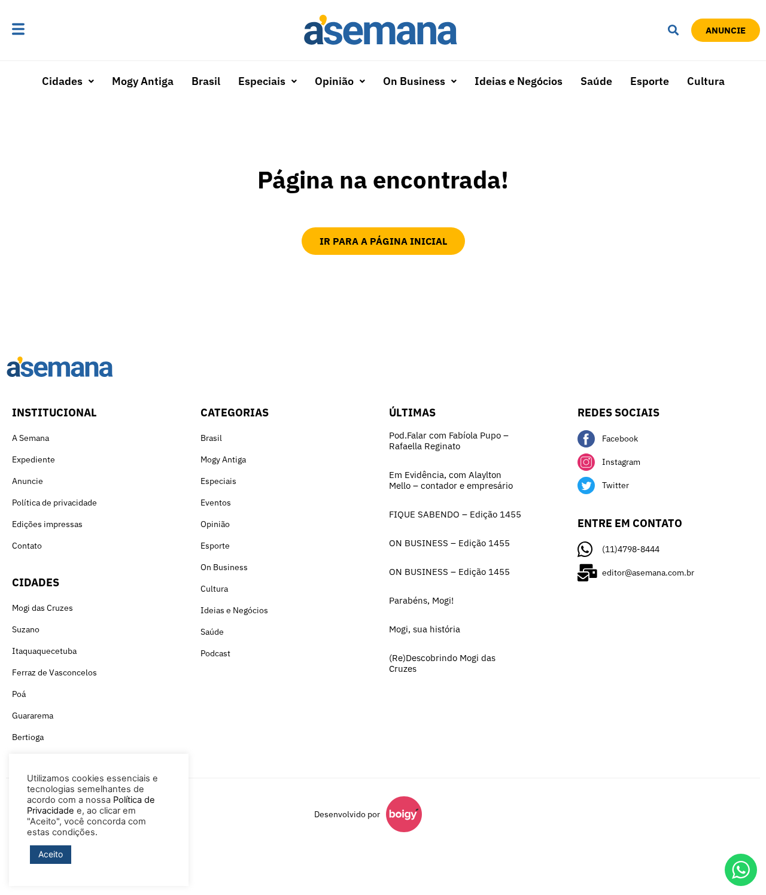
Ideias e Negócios (519, 81)
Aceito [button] (50, 854)
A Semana (30, 438)
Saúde (596, 81)
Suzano (25, 629)
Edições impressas (47, 524)
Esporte (649, 81)
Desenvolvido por (347, 814)
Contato (27, 545)
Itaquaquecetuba (44, 651)
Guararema (32, 715)
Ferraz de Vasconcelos (54, 672)
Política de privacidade (54, 502)
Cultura (706, 81)
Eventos (215, 502)
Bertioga (28, 737)
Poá (19, 694)
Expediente (33, 459)
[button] (55, 30)
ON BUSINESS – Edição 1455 (449, 543)
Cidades (62, 81)
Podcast (215, 653)
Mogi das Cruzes (42, 607)
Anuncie (27, 481)
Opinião (334, 81)
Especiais (261, 81)
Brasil (206, 81)
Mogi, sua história (424, 629)
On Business (414, 81)
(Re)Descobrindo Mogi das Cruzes (442, 663)
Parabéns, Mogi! (421, 600)
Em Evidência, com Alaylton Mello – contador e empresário (451, 480)
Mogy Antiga (143, 81)
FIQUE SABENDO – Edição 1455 (455, 514)
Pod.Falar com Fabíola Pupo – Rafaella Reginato (449, 441)
